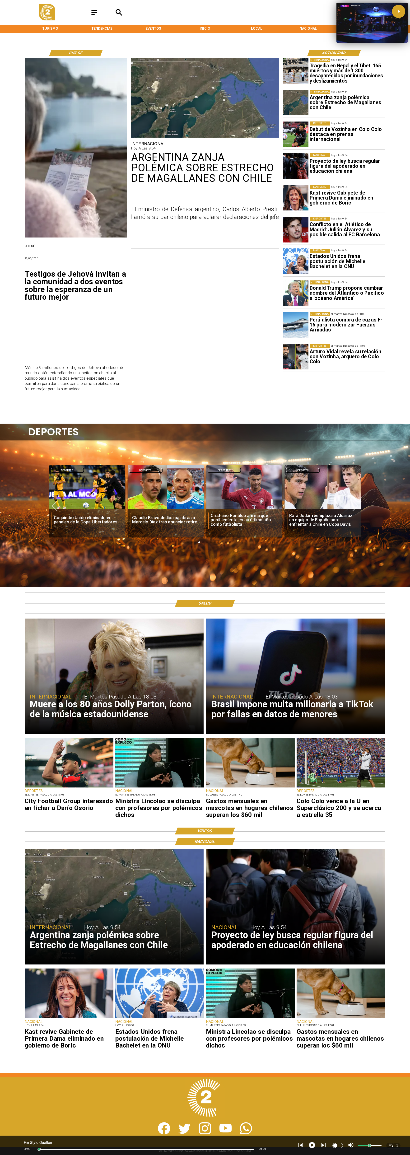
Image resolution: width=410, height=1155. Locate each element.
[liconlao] (159, 787)
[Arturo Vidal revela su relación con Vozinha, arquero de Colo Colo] (295, 356)
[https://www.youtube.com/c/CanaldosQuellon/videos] (225, 1133)
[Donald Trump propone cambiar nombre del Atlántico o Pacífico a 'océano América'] (295, 293)
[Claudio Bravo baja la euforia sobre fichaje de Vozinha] (323, 508)
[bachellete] (295, 261)
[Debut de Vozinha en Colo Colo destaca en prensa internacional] (295, 134)
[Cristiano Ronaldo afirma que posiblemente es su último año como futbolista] (87, 508)
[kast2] (295, 198)
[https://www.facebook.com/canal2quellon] (164, 1133)
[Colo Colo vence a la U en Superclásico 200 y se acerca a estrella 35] (341, 787)
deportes (67, 470)
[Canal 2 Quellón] (94, 15)
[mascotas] (250, 787)
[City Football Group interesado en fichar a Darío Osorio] (69, 787)
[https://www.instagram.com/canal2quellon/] (205, 1133)
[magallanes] (295, 102)
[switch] (337, 1145)
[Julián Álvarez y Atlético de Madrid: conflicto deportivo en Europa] (295, 229)
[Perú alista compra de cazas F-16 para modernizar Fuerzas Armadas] (295, 325)
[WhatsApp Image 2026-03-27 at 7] (76, 237)
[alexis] (244, 508)
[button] (54, 506)
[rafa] (166, 508)
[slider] (39, 1149)
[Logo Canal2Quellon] (47, 19)
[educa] (295, 166)
